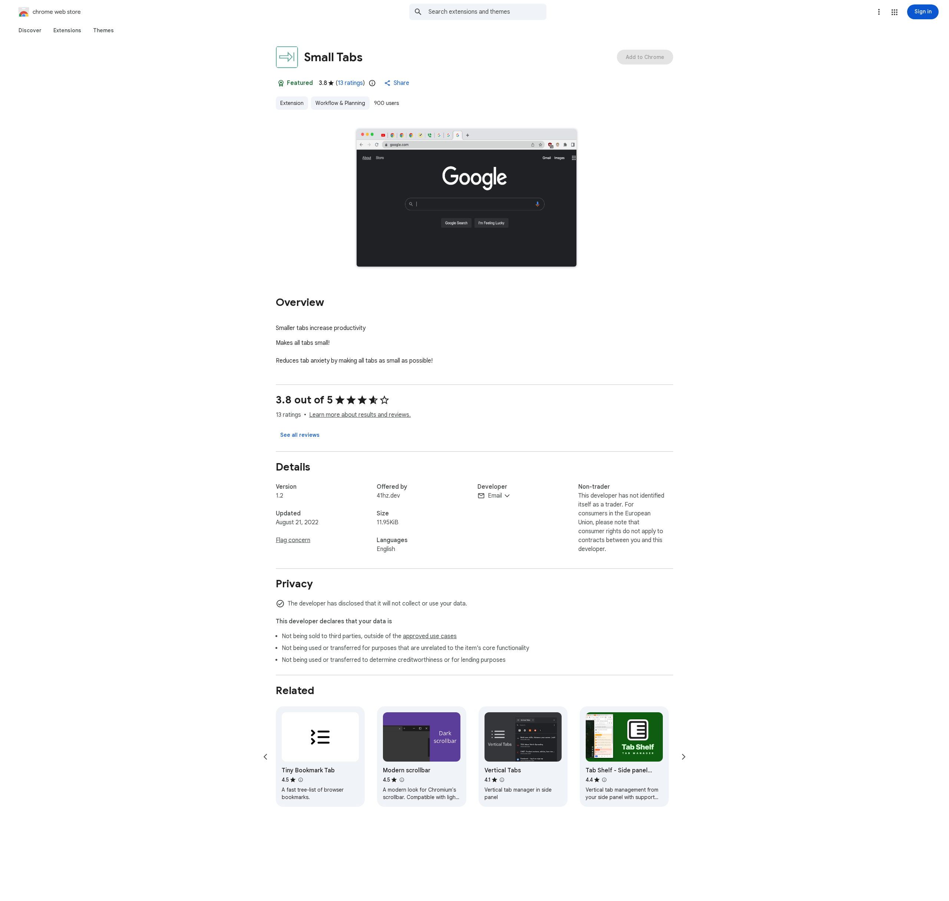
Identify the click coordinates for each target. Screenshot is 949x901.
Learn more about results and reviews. (360, 415)
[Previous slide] (265, 756)
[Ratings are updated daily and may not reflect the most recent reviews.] (372, 83)
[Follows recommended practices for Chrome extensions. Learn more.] (281, 83)
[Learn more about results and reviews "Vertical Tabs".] (502, 780)
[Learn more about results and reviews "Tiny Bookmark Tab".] (300, 780)
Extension (292, 103)
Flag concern (293, 540)
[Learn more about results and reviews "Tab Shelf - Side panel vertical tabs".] (604, 780)
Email (495, 495)
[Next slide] (683, 756)
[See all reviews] (300, 435)
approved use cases (430, 636)
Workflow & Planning (340, 103)
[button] (894, 12)
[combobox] (487, 11)
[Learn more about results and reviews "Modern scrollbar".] (401, 780)
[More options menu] (879, 11)
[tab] (30, 30)
